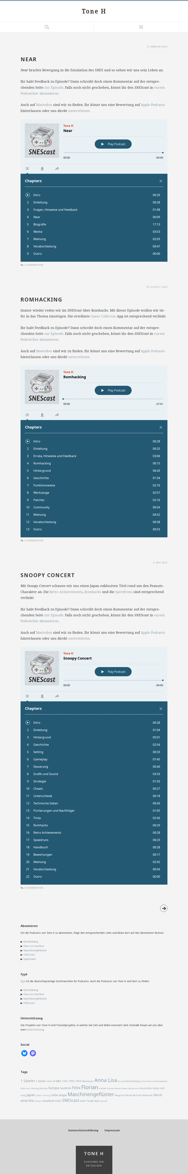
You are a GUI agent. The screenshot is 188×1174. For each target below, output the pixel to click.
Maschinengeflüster (35, 950)
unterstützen (79, 110)
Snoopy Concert (48, 575)
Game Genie (120, 1088)
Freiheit (102, 1088)
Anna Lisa (105, 1080)
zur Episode (53, 87)
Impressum (112, 1130)
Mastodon (44, 104)
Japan (31, 1095)
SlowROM (48, 1101)
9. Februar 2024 (157, 46)
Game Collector (103, 316)
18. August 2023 (156, 286)
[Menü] (141, 26)
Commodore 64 (148, 1081)
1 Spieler (28, 1080)
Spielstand (29, 959)
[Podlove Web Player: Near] (94, 190)
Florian (89, 1087)
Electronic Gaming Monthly (34, 1088)
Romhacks (92, 592)
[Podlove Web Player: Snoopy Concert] (94, 766)
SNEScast (29, 954)
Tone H (94, 11)
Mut (135, 1095)
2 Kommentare (33, 264)
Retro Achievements (66, 592)
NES (140, 1095)
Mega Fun (120, 1095)
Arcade (121, 1081)
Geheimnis (133, 1088)
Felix (76, 1087)
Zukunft (103, 1101)
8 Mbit (57, 1081)
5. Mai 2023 (160, 562)
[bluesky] (24, 1053)
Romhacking (41, 299)
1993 (71, 1081)
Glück (156, 1088)
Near (29, 59)
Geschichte (145, 1088)
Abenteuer (88, 1081)
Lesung (46, 1095)
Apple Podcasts (153, 104)
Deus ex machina (33, 946)
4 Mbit (50, 1081)
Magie (63, 1095)
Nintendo (147, 1095)
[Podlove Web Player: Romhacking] (94, 451)
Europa (53, 1088)
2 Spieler (41, 1081)
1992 (65, 1081)
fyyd (23, 981)
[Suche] (47, 26)
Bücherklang (30, 941)
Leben (39, 1095)
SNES (58, 1101)
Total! (89, 1101)
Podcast (38, 1101)
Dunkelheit (161, 1081)
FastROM (65, 1088)
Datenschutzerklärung (83, 1130)
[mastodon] (33, 1053)
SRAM (83, 1101)
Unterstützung (35, 1029)
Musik (129, 1095)
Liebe (54, 1095)
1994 (78, 1081)
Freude (110, 1088)
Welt (96, 1101)
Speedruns (124, 592)
